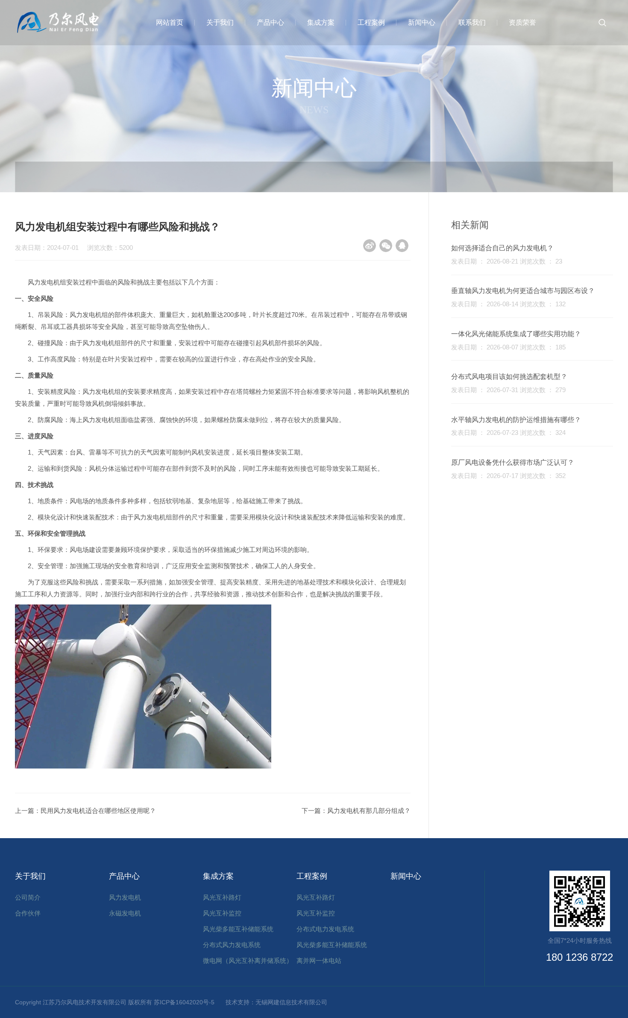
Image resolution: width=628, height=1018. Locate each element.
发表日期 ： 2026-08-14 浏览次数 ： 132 (508, 304)
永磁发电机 (125, 913)
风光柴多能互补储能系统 (238, 929)
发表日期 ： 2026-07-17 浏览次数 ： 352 (508, 475)
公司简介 (28, 897)
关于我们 (220, 22)
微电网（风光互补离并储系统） (248, 960)
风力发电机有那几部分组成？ (369, 810)
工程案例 (371, 22)
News (314, 109)
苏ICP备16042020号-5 (187, 1002)
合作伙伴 (28, 913)
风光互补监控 (222, 913)
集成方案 (321, 22)
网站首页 (169, 22)
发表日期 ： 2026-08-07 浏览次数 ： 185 (508, 347)
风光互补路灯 (222, 897)
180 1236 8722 (579, 957)
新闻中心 (421, 22)
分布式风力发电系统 (232, 944)
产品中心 (270, 22)
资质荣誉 (522, 22)
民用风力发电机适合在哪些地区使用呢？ (98, 810)
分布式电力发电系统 (325, 929)
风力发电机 (125, 897)
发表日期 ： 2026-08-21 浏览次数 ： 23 (506, 261)
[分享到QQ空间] (402, 245)
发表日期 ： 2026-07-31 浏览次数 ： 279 (508, 389)
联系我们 (472, 22)
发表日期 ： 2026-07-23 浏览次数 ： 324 (508, 432)
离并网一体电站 (318, 960)
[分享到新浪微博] (369, 245)
